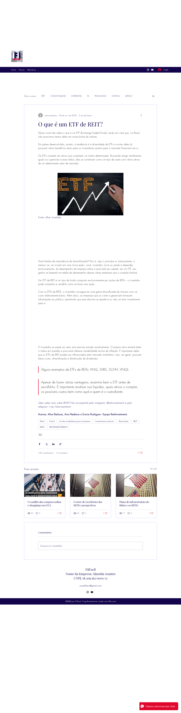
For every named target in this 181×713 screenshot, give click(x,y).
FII (88, 96)
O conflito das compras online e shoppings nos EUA (44, 503)
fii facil (52, 421)
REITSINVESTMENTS (58, 427)
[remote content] (90, 239)
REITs (42, 427)
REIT (43, 96)
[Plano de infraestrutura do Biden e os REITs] (136, 485)
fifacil (42, 421)
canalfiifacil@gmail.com (90, 585)
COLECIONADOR (58, 96)
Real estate (124, 421)
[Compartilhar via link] (60, 444)
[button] (153, 96)
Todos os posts (30, 96)
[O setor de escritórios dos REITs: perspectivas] (90, 485)
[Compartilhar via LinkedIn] (53, 444)
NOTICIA (116, 96)
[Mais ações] (141, 115)
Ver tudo (153, 468)
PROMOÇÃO (100, 96)
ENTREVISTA (76, 96)
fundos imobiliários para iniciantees (74, 421)
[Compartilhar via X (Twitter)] (46, 444)
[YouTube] (152, 69)
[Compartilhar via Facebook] (39, 444)
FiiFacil (90, 569)
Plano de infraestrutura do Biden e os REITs (134, 503)
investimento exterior (104, 421)
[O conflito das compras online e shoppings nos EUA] (44, 485)
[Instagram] (148, 69)
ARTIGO (128, 96)
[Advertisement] (85, 22)
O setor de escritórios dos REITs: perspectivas (88, 503)
